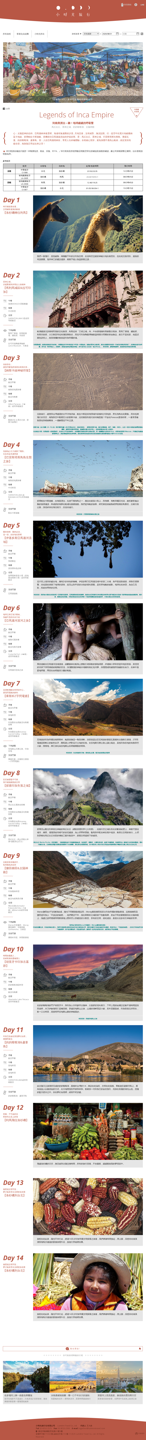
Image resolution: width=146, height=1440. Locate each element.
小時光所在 (39, 33)
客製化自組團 (23, 33)
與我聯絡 (127, 4)
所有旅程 (7, 33)
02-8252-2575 (44, 1428)
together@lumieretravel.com (88, 1428)
